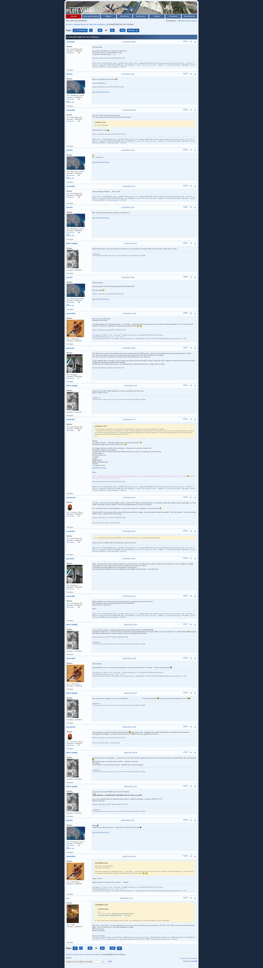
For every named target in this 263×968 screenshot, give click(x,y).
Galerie (157, 16)
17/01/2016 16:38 (128, 348)
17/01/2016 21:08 (128, 559)
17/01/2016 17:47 (128, 420)
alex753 (69, 74)
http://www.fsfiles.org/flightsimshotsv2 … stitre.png (114, 915)
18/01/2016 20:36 (127, 820)
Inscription (140, 16)
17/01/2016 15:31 (128, 186)
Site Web (71, 102)
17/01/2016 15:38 (127, 277)
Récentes (181, 21)
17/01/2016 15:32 (127, 207)
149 (122, 30)
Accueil (74, 16)
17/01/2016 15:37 (130, 244)
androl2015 (70, 313)
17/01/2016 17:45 (130, 386)
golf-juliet (70, 348)
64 (100, 30)
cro (67, 898)
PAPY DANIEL (72, 244)
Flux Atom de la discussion (188, 958)
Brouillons (173, 16)
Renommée (70, 53)
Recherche (124, 16)
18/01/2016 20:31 (130, 787)
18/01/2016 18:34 (130, 753)
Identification (189, 16)
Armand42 (70, 42)
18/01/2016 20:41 (129, 856)
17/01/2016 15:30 (127, 150)
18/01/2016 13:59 (129, 658)
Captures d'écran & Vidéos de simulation (89, 24)
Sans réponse (191, 21)
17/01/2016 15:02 (128, 42)
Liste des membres (91, 16)
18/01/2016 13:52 (130, 625)
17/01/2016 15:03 (127, 74)
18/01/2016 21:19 (126, 898)
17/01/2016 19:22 (128, 531)
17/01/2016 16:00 (129, 313)
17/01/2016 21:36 (128, 596)
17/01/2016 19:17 (129, 498)
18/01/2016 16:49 (129, 727)
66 (112, 30)
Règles (108, 16)
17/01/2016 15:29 (128, 110)
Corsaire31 (70, 498)
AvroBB (194, 961)
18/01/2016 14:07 (130, 693)
